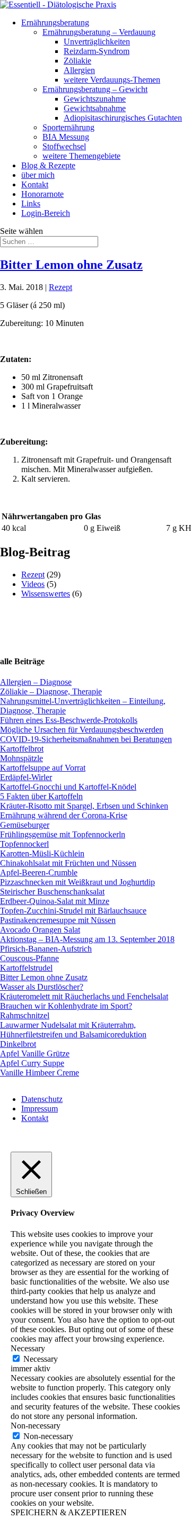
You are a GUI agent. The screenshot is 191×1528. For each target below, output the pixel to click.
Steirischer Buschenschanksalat (52, 891)
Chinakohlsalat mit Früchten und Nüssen (68, 862)
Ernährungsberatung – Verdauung (98, 32)
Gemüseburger (24, 824)
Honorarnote (42, 193)
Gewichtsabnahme (95, 108)
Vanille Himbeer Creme (39, 1072)
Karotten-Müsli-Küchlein (42, 853)
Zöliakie (77, 60)
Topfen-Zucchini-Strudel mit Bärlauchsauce (73, 910)
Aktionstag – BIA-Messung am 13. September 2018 (87, 939)
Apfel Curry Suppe (32, 1063)
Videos (33, 584)
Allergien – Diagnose (36, 681)
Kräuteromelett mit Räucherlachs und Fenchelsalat (84, 996)
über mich (38, 174)
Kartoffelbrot (22, 748)
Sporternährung (68, 127)
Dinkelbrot (18, 1043)
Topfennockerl (24, 843)
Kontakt (34, 184)
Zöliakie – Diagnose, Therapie (51, 691)
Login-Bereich (45, 213)
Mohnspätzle (21, 758)
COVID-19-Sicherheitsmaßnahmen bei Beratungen (86, 739)
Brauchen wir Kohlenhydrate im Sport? (66, 1005)
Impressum (39, 1108)
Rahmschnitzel (24, 1015)
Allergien (79, 70)
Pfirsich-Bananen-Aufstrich (46, 948)
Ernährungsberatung (55, 22)
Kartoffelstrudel (26, 967)
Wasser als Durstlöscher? (41, 986)
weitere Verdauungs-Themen (112, 79)
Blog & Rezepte (48, 165)
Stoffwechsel (64, 146)
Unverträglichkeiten (97, 41)
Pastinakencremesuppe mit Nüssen (58, 920)
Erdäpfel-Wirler (26, 777)
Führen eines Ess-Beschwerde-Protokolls (68, 720)
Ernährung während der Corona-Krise (63, 815)
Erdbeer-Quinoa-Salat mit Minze (54, 901)
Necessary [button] (28, 1348)
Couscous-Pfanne (29, 958)
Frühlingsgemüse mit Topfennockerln (62, 834)
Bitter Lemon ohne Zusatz (71, 265)
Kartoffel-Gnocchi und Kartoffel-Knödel (68, 786)
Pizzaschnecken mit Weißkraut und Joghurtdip (77, 882)
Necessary (40, 1358)
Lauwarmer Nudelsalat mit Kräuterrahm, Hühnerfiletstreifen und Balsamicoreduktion (73, 1029)
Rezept (60, 287)
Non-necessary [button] (35, 1425)
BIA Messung (65, 136)
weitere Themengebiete (81, 155)
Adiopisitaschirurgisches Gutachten (123, 117)
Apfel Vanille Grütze (35, 1053)
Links (30, 203)
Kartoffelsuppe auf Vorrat (42, 767)
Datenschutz (42, 1099)
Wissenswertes (45, 593)
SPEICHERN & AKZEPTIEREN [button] (69, 1512)
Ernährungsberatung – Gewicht (94, 89)
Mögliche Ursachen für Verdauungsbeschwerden (81, 729)
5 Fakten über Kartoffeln (41, 796)
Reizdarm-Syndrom (96, 51)
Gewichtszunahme (95, 98)
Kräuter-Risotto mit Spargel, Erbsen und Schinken (84, 805)
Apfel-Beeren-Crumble (38, 872)
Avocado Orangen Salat (40, 929)
